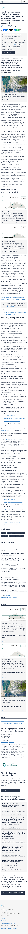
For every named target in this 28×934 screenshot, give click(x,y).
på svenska (14, 928)
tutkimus (21, 533)
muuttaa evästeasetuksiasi (11, 44)
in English (9, 928)
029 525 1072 (8, 595)
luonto (4, 533)
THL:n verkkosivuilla (9, 415)
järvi (16, 536)
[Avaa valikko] (9, 1)
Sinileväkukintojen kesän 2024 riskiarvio (12, 721)
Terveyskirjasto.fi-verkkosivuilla (12, 421)
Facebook (3, 918)
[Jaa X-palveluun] (10, 30)
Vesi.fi (9, 509)
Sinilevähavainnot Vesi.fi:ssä (11, 524)
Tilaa (4, 790)
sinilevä (21, 536)
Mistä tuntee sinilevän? (10, 499)
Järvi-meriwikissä (5, 430)
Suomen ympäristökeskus (7, 27)
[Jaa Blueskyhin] (15, 30)
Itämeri (11, 536)
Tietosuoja (3, 920)
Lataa (4, 641)
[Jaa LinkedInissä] (7, 30)
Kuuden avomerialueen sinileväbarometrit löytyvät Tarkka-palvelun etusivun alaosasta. (13, 298)
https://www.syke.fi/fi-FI (7, 742)
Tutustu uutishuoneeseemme (13, 892)
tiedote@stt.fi (4, 910)
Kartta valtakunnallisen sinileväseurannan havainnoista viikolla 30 (15, 313)
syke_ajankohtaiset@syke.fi (9, 597)
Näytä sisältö (8, 52)
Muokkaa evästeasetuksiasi (8, 923)
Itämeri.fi (3, 509)
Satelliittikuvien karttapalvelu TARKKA (12, 723)
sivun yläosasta (10, 306)
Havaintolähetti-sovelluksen (13, 439)
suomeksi (3, 928)
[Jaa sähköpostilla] (20, 30)
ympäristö (4, 536)
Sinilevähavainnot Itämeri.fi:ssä (12, 522)
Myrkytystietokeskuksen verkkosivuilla (14, 418)
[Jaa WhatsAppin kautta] (17, 30)
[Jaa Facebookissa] (4, 30)
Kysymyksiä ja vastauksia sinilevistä (13, 502)
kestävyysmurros (12, 533)
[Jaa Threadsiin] (12, 30)
